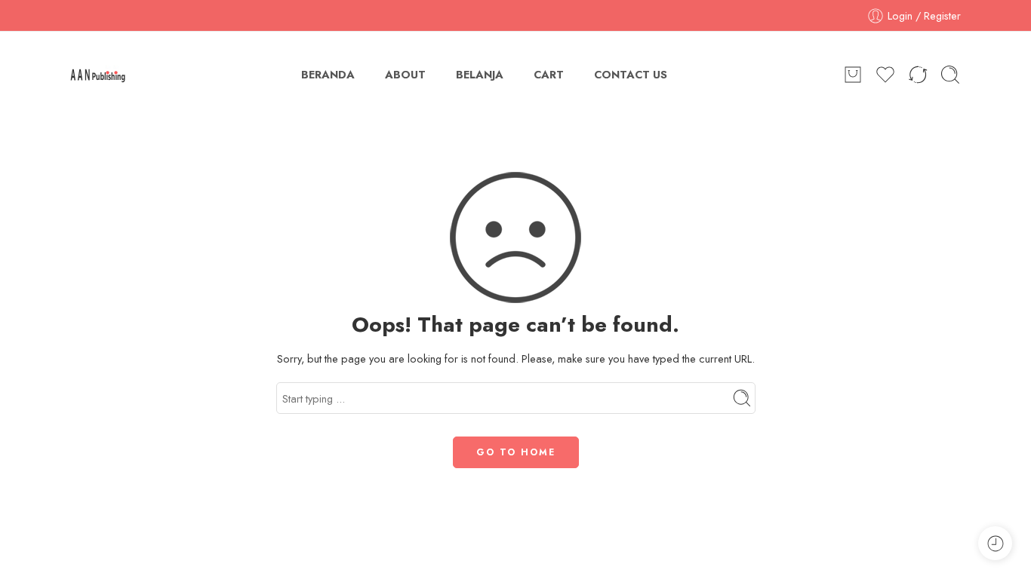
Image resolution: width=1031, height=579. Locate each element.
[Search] (950, 74)
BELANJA (479, 74)
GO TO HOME (516, 452)
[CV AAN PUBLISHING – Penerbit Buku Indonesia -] (97, 74)
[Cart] (852, 74)
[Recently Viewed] (995, 543)
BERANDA (328, 74)
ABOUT (405, 74)
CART (549, 74)
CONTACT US (630, 74)
